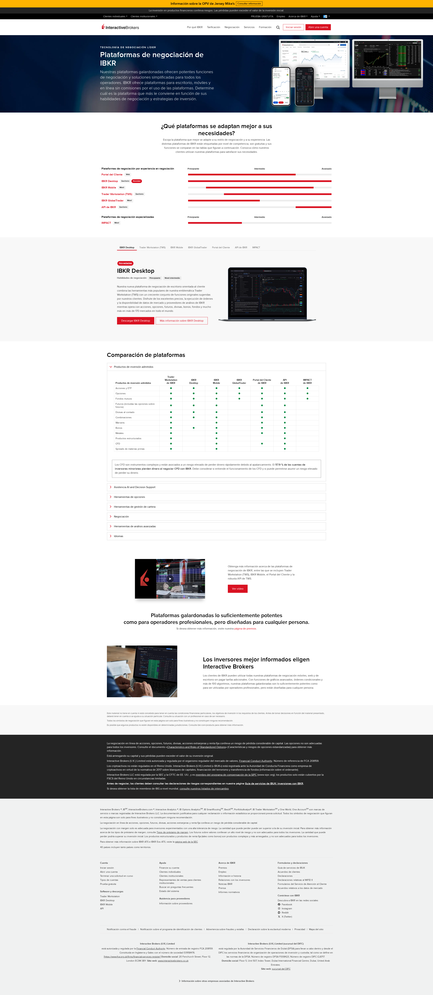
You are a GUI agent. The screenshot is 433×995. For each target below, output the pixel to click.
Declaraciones (285, 876)
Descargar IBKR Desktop (135, 320)
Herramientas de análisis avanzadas (135, 526)
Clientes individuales (114, 16)
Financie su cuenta (169, 868)
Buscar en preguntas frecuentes (176, 887)
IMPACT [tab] (256, 247)
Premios (223, 868)
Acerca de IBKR (297, 16)
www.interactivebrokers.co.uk (173, 961)
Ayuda (314, 16)
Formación (265, 27)
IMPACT (106, 222)
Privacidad (299, 929)
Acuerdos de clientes (289, 872)
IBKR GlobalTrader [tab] (197, 247)
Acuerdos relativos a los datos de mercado (300, 888)
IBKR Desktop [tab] (127, 247)
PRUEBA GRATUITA (262, 16)
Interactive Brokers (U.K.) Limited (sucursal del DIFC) (276, 943)
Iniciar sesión (293, 27)
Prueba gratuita (108, 884)
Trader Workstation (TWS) (116, 194)
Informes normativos (229, 892)
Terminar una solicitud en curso (116, 876)
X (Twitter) (286, 916)
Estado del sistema (169, 891)
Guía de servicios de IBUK (291, 868)
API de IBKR (108, 207)
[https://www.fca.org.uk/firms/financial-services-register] (132, 956)
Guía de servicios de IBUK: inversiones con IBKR (274, 783)
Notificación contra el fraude (121, 929)
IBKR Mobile (108, 187)
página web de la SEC (186, 842)
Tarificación (213, 27)
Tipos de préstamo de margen (172, 832)
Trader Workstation (110, 896)
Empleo (281, 16)
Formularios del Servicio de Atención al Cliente (302, 884)
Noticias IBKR (225, 884)
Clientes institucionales (143, 16)
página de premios (245, 628)
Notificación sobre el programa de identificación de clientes (171, 929)
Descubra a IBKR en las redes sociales (298, 900)
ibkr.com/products (206, 725)
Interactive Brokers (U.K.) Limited (157, 943)
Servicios (249, 27)
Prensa (222, 888)
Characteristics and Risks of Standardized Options (196, 747)
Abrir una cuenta (318, 27)
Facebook (286, 904)
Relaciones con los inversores (234, 880)
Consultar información (249, 3)
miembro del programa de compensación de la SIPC (226, 774)
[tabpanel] (216, 292)
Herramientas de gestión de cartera (134, 506)
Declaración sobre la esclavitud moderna (269, 929)
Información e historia (230, 876)
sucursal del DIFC (281, 969)
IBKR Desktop (109, 181)
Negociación (232, 27)
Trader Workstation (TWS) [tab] (152, 247)
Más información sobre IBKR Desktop (181, 320)
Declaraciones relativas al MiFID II (295, 880)
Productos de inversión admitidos (133, 367)
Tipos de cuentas (109, 880)
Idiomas (118, 536)
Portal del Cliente (111, 174)
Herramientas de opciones (129, 497)
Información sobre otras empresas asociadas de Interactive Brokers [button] (218, 981)
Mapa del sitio (316, 929)
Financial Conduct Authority (255, 761)
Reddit (285, 912)
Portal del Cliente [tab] (221, 247)
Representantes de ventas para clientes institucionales (180, 881)
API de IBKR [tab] (241, 247)
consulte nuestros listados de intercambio (204, 788)
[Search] (278, 27)
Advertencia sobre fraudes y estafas (225, 929)
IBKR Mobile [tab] (176, 247)
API (102, 908)
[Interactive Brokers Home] (120, 26)
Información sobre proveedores (175, 903)
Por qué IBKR (195, 27)
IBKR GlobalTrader (112, 200)
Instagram (286, 908)
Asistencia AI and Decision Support (134, 487)
